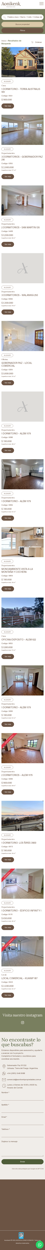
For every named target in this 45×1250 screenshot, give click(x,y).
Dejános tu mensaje (9, 1141)
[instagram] (22, 1023)
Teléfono (5, 1129)
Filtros (22, 30)
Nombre (5, 1092)
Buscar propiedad (22, 24)
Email (4, 1117)
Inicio (3, 40)
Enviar (22, 1161)
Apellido (5, 1104)
